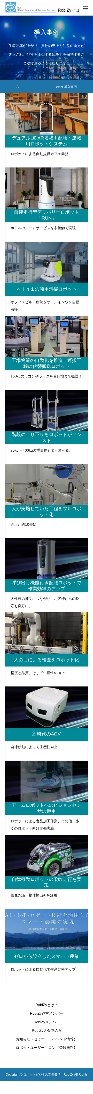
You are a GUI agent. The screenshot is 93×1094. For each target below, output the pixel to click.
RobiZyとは (69, 10)
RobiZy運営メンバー (46, 1013)
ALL (19, 87)
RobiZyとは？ (46, 1005)
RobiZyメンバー (47, 1022)
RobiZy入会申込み (46, 1030)
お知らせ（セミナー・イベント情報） (46, 1039)
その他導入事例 (66, 87)
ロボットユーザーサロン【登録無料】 (46, 1048)
